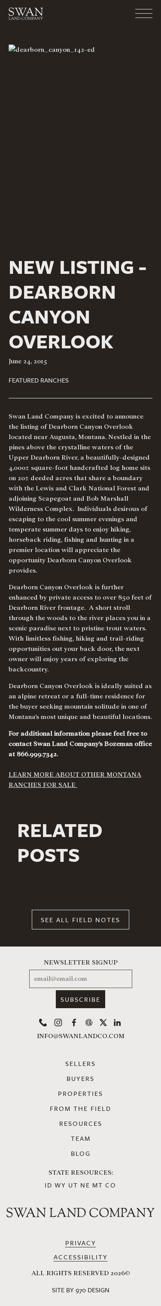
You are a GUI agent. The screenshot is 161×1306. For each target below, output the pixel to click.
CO (110, 1185)
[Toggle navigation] (109, 13)
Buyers (80, 1078)
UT (73, 1185)
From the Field (80, 1108)
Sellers (80, 1063)
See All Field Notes (80, 919)
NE (85, 1185)
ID (48, 1185)
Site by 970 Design (80, 1289)
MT (97, 1185)
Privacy (80, 1242)
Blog (81, 1153)
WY (60, 1185)
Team (81, 1138)
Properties (80, 1093)
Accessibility (81, 1256)
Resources (80, 1123)
